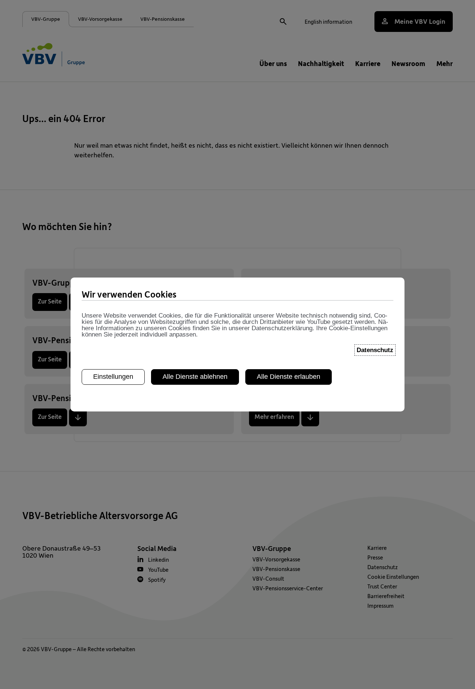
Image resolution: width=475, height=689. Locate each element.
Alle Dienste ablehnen (195, 376)
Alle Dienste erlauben (288, 376)
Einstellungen (113, 376)
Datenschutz (375, 350)
